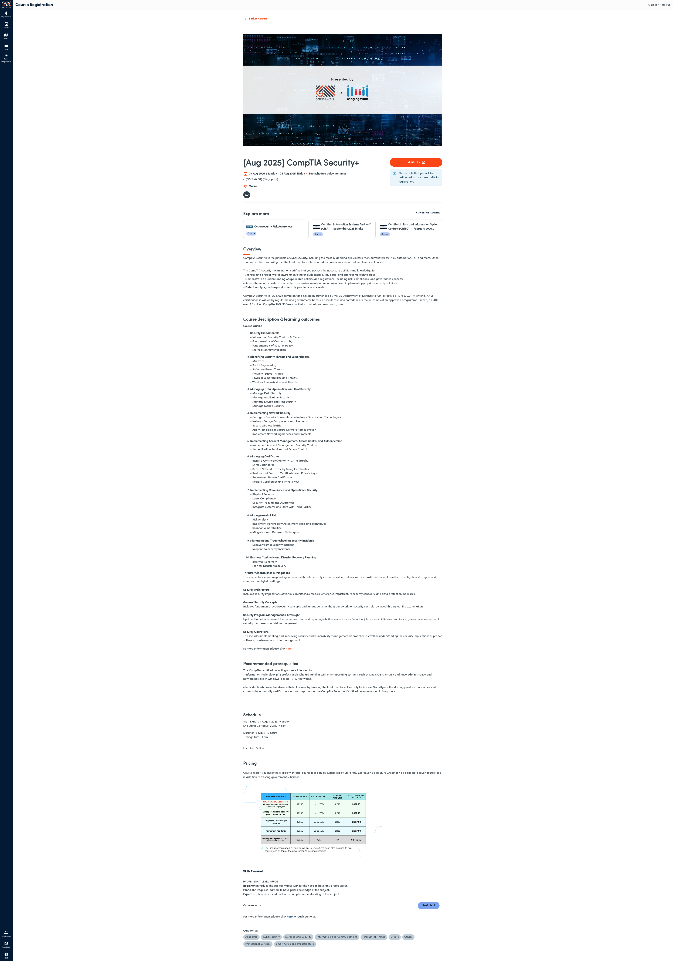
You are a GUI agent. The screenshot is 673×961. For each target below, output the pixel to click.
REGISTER (413, 162)
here (290, 916)
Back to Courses (258, 19)
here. (289, 648)
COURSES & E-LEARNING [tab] (428, 213)
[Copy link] (246, 194)
